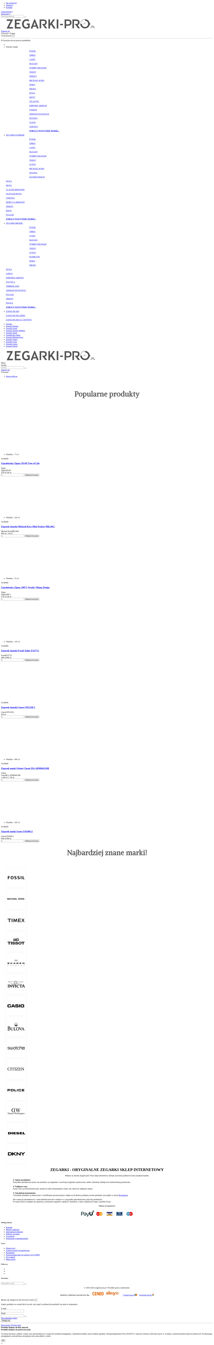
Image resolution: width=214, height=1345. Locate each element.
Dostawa (9, 5)
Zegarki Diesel (11, 346)
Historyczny (10, 1248)
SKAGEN (33, 64)
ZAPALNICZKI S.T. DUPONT (19, 320)
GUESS (32, 122)
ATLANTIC (34, 101)
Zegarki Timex (11, 340)
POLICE (9, 303)
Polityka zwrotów (13, 1234)
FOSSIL (32, 51)
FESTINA (33, 118)
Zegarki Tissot (11, 333)
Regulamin (123, 1195)
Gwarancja (10, 1236)
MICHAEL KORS (36, 80)
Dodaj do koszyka (31, 475)
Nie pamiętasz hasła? (9, 1318)
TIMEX (32, 55)
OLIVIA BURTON (14, 194)
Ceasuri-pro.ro (129, 1295)
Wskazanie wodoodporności (17, 1238)
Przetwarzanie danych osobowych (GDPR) (23, 1255)
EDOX (9, 211)
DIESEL (32, 89)
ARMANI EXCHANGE (39, 114)
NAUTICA (10, 282)
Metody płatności (12, 1230)
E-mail (3, 1308)
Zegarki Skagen (12, 326)
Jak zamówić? (11, 3)
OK (3, 1340)
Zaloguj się (6, 1321)
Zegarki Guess (11, 344)
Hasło (3, 1313)
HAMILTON (34, 257)
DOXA (32, 93)
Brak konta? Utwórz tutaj (11, 1325)
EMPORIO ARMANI (38, 106)
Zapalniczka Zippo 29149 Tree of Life (20, 463)
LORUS (9, 274)
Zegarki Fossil (11, 328)
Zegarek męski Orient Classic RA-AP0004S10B (25, 768)
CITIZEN (33, 110)
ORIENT (33, 76)
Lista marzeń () (7, 12)
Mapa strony (11, 1259)
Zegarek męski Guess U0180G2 (17, 831)
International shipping (14, 1232)
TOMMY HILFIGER (37, 68)
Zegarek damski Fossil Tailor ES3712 (20, 650)
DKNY (32, 97)
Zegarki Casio (11, 342)
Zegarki (9, 324)
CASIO (32, 59)
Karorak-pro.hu (145, 1295)
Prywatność (10, 1257)
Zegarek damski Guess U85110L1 (18, 707)
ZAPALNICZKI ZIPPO (15, 316)
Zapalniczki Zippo (13, 335)
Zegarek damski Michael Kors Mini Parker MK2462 (27, 526)
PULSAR (10, 215)
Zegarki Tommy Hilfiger (15, 331)
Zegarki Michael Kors (14, 337)
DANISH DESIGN (37, 177)
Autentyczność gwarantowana (18, 1250)
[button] (12, 47)
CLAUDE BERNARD (15, 190)
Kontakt (9, 7)
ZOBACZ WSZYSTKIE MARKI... (44, 131)
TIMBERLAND (12, 286)
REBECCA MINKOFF (15, 202)
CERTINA (33, 127)
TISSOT (32, 72)
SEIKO (32, 85)
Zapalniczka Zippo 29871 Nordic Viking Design (25, 587)
